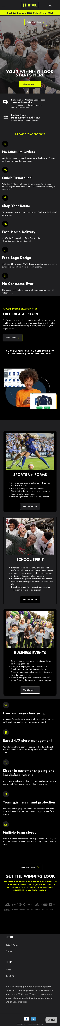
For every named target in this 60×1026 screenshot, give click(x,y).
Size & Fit (10, 976)
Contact (9, 951)
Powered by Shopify (36, 1024)
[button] (3, 5)
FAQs (8, 970)
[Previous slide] (4, 54)
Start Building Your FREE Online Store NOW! (30, 12)
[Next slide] (56, 54)
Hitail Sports (26, 1024)
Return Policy (12, 945)
